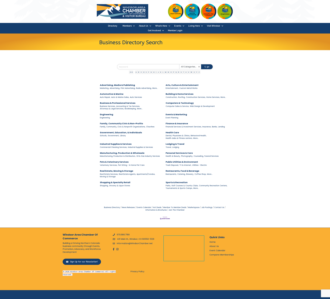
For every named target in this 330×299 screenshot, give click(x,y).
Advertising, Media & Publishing (117, 85)
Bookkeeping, (130, 108)
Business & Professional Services (117, 103)
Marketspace (194, 207)
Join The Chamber (177, 210)
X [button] (194, 72)
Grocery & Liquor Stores (119, 185)
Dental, (169, 135)
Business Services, (108, 106)
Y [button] (196, 72)
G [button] (151, 72)
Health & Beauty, (173, 156)
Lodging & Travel (175, 144)
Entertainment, (172, 88)
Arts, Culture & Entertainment (182, 85)
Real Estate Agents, (127, 174)
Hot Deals (157, 207)
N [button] (168, 72)
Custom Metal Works (188, 88)
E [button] (146, 72)
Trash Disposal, (172, 165)
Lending (221, 127)
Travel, (168, 147)
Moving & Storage (108, 176)
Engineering (106, 114)
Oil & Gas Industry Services (148, 156)
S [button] (181, 72)
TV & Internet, (185, 165)
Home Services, (213, 97)
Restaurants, (171, 174)
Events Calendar (144, 207)
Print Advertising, (128, 88)
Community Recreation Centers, (213, 185)
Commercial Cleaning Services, (113, 147)
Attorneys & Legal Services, (112, 108)
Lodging (175, 147)
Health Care (172, 132)
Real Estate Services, (109, 174)
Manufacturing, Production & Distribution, (118, 156)
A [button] (136, 72)
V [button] (188, 72)
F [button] (148, 72)
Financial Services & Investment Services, (184, 127)
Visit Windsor (213, 26)
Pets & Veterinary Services (114, 161)
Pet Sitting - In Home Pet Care (131, 165)
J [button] (158, 72)
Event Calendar (217, 250)
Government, (113, 135)
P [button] (173, 72)
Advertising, (115, 88)
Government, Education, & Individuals (121, 132)
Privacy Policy (137, 271)
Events (177, 26)
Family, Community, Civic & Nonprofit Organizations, (122, 127)
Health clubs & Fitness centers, (179, 138)
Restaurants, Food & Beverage (182, 170)
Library (123, 135)
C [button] (141, 72)
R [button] (178, 72)
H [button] (153, 72)
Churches (150, 127)
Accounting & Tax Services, (128, 106)
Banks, (214, 127)
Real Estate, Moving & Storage (116, 170)
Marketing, (104, 88)
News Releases (128, 207)
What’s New (161, 26)
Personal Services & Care (179, 153)
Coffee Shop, (200, 174)
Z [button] (199, 72)
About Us (143, 26)
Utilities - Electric (199, 165)
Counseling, (199, 156)
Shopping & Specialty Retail (115, 182)
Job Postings (206, 207)
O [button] (171, 72)
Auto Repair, (105, 97)
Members (127, 26)
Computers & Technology (180, 103)
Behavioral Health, (198, 135)
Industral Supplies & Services (115, 144)
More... (155, 88)
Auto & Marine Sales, (120, 97)
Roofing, (181, 97)
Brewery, (190, 174)
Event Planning (172, 118)
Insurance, (206, 127)
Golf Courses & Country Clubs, (184, 185)
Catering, (181, 174)
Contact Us (219, 207)
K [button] (160, 72)
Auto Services (136, 97)
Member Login (175, 30)
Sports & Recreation (177, 182)
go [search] (208, 66)
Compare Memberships (221, 254)
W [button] (191, 72)
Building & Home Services (179, 94)
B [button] (138, 72)
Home (212, 241)
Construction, (171, 97)
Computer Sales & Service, (177, 106)
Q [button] (176, 72)
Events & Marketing (176, 114)
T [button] (183, 72)
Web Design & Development (202, 106)
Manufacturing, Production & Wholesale (122, 153)
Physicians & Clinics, (181, 135)
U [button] (186, 72)
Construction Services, (196, 97)
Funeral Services (211, 156)
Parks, (168, 185)
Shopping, (104, 185)
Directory (112, 26)
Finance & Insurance (177, 123)
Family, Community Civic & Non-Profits (121, 123)
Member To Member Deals (174, 207)
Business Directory (112, 207)
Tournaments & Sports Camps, (179, 188)
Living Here (194, 26)
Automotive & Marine (111, 94)
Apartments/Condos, (146, 174)
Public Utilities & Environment (182, 161)
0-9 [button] (131, 72)
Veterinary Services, (108, 165)
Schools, (103, 135)
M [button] (165, 72)
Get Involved (154, 30)
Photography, (187, 156)
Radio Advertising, (144, 88)
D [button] (143, 72)
